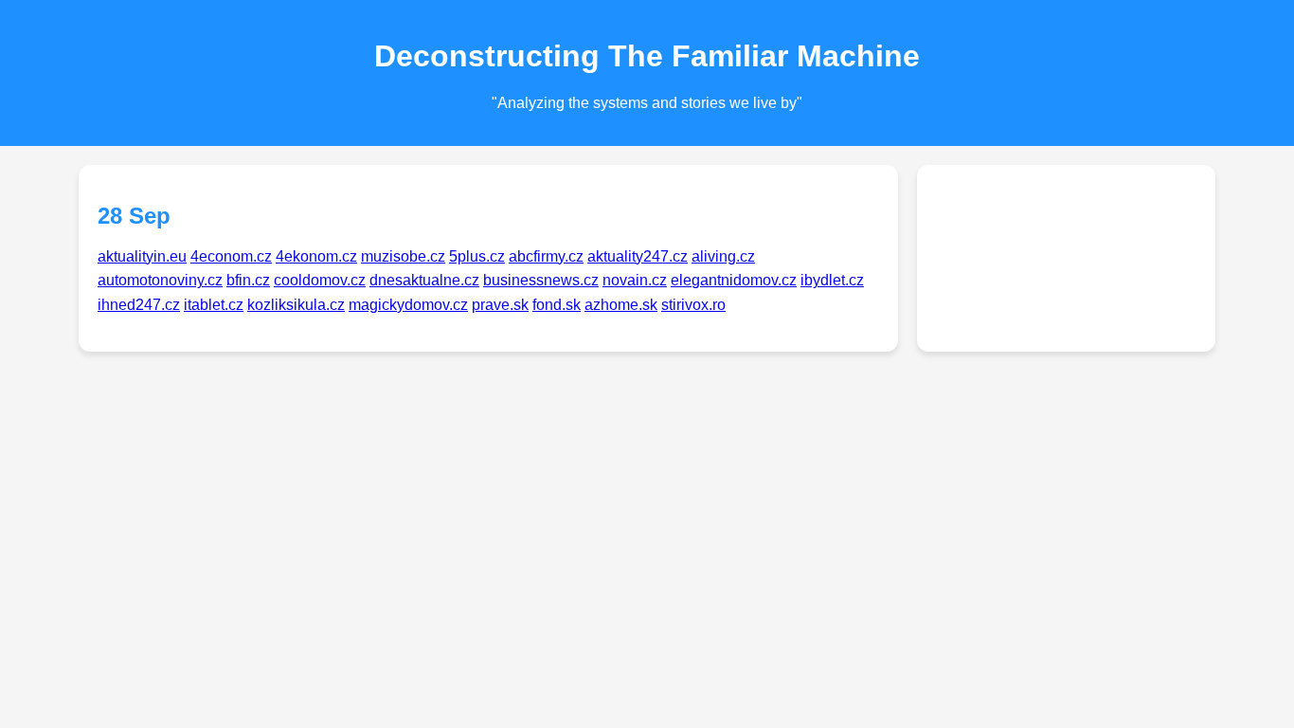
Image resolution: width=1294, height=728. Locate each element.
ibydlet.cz (832, 280)
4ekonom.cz (316, 256)
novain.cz (634, 280)
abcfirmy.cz (546, 256)
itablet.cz (213, 305)
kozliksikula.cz (296, 305)
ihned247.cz (139, 305)
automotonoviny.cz (160, 280)
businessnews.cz (541, 280)
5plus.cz (477, 256)
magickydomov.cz (408, 305)
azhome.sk (620, 305)
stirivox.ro (693, 305)
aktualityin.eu (142, 256)
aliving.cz (723, 256)
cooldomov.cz (320, 280)
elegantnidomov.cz (734, 280)
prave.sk (500, 305)
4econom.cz (231, 256)
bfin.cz (248, 280)
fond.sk (556, 305)
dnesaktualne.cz (424, 280)
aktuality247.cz (637, 256)
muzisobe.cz (403, 256)
